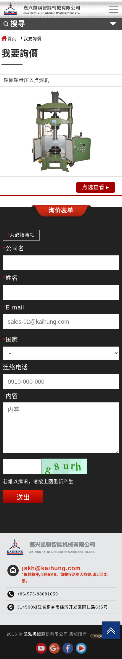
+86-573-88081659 (37, 594)
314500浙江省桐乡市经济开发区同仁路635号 (62, 607)
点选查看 (93, 187)
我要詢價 (32, 38)
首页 (11, 38)
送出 (23, 497)
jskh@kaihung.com (65, 574)
